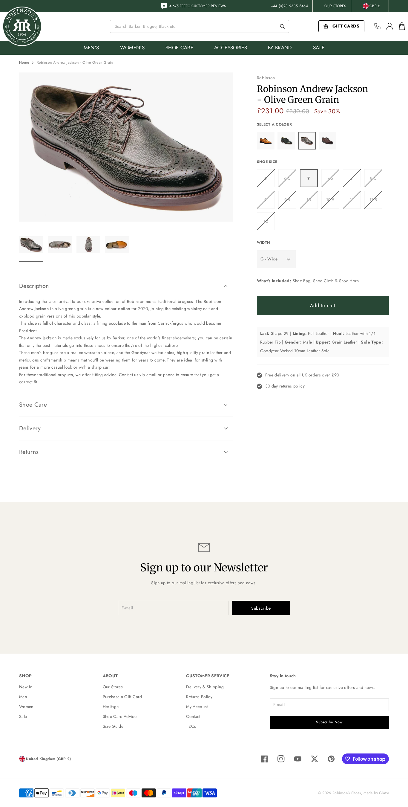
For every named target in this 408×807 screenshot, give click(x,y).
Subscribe (261, 608)
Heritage (111, 707)
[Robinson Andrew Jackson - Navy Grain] (286, 140)
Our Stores (335, 6)
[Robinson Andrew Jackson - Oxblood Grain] (327, 140)
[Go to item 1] (31, 248)
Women (26, 707)
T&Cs (191, 726)
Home (24, 62)
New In (25, 687)
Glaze (384, 793)
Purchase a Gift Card (122, 697)
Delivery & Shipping (205, 687)
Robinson (266, 78)
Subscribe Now (329, 722)
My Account (197, 707)
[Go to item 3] (88, 248)
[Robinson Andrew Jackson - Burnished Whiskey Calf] (265, 140)
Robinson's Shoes (346, 793)
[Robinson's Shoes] (22, 26)
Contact (193, 716)
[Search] (282, 26)
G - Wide (269, 259)
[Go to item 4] (117, 248)
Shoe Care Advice (120, 716)
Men (23, 697)
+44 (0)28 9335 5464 (289, 6)
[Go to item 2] (60, 248)
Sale (23, 716)
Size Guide (113, 726)
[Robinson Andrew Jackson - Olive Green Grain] (307, 140)
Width (263, 242)
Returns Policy (199, 697)
